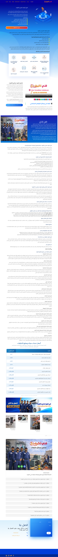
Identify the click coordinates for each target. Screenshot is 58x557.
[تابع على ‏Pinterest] (39, 99)
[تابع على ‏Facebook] (51, 99)
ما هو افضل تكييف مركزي (34, 61)
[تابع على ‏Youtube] (46, 99)
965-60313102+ (15, 532)
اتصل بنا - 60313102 (17, 27)
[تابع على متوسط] (36, 99)
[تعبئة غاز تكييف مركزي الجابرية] (23, 420)
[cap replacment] (35, 429)
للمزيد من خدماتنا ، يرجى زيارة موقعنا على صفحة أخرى (14, 105)
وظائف (13, 1)
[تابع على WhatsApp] (41, 99)
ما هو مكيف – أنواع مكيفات (24, 71)
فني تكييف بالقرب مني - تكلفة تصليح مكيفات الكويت (13, 62)
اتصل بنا (7, 1)
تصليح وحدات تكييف (14, 73)
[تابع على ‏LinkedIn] (44, 99)
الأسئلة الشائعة (17, 1)
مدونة (10, 1)
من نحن (28, 1)
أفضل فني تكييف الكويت (24, 61)
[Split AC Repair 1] (10, 427)
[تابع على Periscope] (42, 99)
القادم (46, 435)
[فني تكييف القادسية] (47, 421)
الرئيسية (32, 1)
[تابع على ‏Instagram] (49, 99)
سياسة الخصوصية (23, 1)
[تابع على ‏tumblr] (37, 99)
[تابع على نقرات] (34, 99)
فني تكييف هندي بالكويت (15, 535)
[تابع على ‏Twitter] (47, 99)
